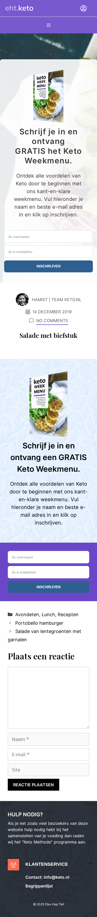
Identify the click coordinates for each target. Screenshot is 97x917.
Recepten (68, 614)
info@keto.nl (56, 877)
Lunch (48, 614)
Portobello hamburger (39, 623)
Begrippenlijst (39, 886)
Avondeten (27, 614)
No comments (52, 320)
